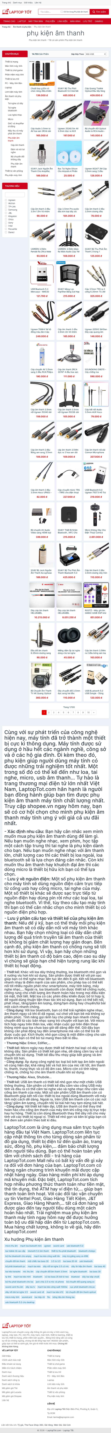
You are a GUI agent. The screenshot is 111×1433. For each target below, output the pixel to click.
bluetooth (37, 1276)
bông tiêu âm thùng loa (63, 1297)
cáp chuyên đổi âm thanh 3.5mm (51, 1271)
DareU (11, 232)
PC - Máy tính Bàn (13, 83)
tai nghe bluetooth (78, 1271)
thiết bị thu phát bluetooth (63, 1251)
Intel (10, 226)
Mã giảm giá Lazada (11, 1392)
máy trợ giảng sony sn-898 (75, 1256)
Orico (10, 219)
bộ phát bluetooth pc (15, 1266)
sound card (58, 1246)
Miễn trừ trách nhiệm (12, 1368)
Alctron (11, 203)
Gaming (99, 21)
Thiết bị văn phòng (14, 171)
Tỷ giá (20, 1425)
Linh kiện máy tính (13, 92)
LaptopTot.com (54, 1430)
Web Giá (58, 1425)
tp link (8, 1276)
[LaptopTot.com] (17, 11)
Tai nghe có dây (15, 103)
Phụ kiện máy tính (13, 175)
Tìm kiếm (100, 11)
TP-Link (12, 206)
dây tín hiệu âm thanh (81, 1266)
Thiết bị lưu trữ (12, 79)
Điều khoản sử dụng (11, 1364)
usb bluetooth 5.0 (75, 1246)
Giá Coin (67, 1425)
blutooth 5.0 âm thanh (38, 1251)
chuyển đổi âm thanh (15, 1261)
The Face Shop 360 (33, 1425)
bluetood (75, 1276)
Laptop (22, 21)
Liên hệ (38, 2)
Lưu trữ (87, 21)
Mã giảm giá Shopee (11, 1396)
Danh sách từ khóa (11, 1384)
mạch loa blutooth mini (30, 1246)
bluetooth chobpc (87, 1251)
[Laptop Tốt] (16, 1325)
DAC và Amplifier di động (16, 125)
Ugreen (11, 200)
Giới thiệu (28, 2)
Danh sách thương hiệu (13, 1376)
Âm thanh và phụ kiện (22, 27)
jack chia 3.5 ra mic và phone (50, 1281)
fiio (48, 1297)
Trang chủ (6, 2)
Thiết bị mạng (11, 61)
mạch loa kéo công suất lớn (47, 1256)
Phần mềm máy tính (14, 74)
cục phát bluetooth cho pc (82, 1287)
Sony (10, 222)
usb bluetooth (85, 1261)
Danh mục (17, 2)
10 (88, 712)
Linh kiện (62, 21)
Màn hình (75, 21)
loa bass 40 (99, 1266)
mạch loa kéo (34, 1266)
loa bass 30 (95, 1271)
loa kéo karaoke (12, 1271)
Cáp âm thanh (17, 145)
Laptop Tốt (68, 1430)
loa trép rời (40, 1297)
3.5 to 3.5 (56, 1261)
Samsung (12, 209)
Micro (10, 119)
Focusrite (12, 229)
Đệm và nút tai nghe (18, 150)
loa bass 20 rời (70, 1261)
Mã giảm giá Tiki (9, 1388)
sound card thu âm (14, 1287)
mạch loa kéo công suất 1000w (52, 1287)
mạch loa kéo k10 (55, 1292)
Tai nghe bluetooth (12, 109)
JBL (10, 213)
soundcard (27, 1297)
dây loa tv (30, 1287)
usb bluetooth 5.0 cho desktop (20, 1302)
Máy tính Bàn (35, 21)
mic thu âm (28, 1271)
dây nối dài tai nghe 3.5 (16, 1292)
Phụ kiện (50, 21)
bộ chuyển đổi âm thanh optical (81, 1292)
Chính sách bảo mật (11, 1360)
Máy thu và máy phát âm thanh (15, 132)
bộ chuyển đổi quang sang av (80, 1281)
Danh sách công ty (11, 1380)
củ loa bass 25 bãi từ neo (57, 1276)
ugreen (47, 1246)
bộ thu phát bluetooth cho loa (19, 1281)
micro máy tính (12, 1297)
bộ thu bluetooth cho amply (18, 1256)
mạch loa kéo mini (22, 1276)
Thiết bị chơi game (14, 70)
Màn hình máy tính (13, 66)
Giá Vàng (48, 1425)
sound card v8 (37, 1292)
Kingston (12, 216)
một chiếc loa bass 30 (38, 1261)
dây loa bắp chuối (90, 1276)
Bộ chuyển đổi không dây (17, 158)
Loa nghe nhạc (15, 115)
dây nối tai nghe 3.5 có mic (56, 1266)
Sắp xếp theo (77, 54)
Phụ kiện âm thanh (14, 139)
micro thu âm (11, 1246)
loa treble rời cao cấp (15, 1251)
